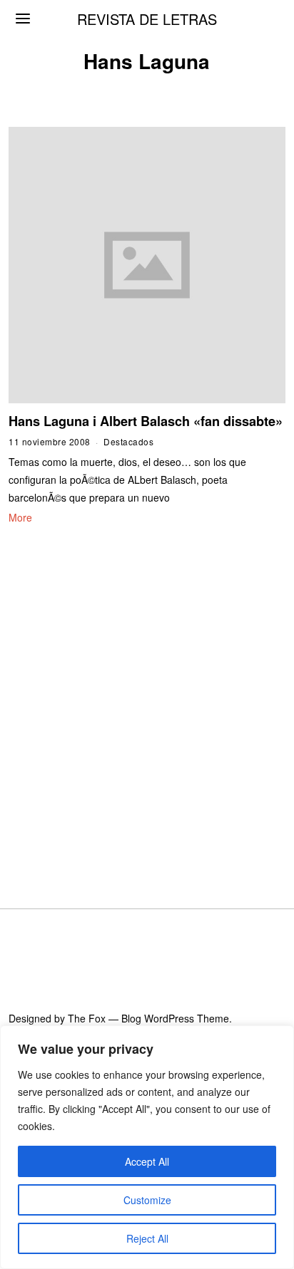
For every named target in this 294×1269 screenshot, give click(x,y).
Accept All (147, 1161)
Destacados (128, 441)
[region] (147, 1147)
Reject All (147, 1238)
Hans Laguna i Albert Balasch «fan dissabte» (146, 421)
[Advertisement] (147, 699)
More (20, 517)
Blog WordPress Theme (175, 1018)
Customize (147, 1200)
